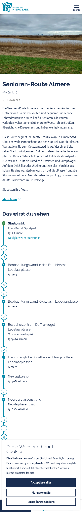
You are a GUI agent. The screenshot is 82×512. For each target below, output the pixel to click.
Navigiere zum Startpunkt (24, 237)
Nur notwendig (41, 492)
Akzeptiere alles (41, 482)
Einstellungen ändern (41, 501)
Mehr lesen (9, 199)
